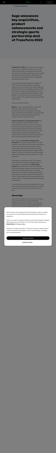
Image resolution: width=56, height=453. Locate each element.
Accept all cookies (28, 238)
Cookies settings (27, 242)
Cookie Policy (10, 224)
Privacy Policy (21, 224)
